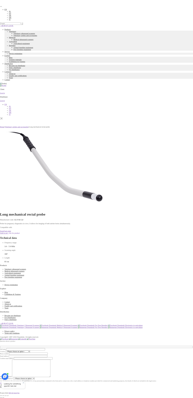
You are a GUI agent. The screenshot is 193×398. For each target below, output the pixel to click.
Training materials (15, 60)
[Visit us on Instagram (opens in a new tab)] (13, 339)
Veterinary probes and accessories (25, 35)
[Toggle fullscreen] (3, 395)
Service (7, 52)
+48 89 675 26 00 (7, 26)
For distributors (14, 70)
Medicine (12, 37)
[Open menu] (1, 6)
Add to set (4, 233)
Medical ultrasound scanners (23, 40)
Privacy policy (9, 331)
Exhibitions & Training (17, 62)
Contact (7, 80)
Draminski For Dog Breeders (97, 325)
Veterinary (12, 31)
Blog (10, 58)
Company (7, 72)
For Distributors (10, 318)
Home (2, 127)
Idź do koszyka (14, 393)
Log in (2, 93)
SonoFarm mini (5, 231)
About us (12, 74)
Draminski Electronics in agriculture (130, 325)
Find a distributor (15, 68)
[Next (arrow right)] (3, 397)
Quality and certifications (18, 76)
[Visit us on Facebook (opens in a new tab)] (4, 339)
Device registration (15, 54)
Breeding (12, 46)
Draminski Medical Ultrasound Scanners (63, 325)
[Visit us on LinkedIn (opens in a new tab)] (22, 339)
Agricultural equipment (21, 44)
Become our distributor (17, 66)
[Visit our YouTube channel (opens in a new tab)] (31, 339)
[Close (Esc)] (7, 395)
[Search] (22, 23)
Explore (7, 56)
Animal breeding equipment (23, 48)
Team (11, 78)
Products (7, 29)
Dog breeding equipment (22, 50)
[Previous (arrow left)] (1, 397)
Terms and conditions (12, 333)
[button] (5, 9)
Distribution (8, 64)
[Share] (5, 395)
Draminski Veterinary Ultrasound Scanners (24, 325)
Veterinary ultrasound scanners (24, 33)
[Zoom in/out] (1, 395)
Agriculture (13, 42)
